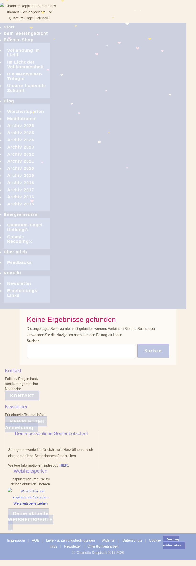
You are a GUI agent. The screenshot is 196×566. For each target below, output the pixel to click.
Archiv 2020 (20, 168)
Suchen (33, 341)
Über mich (15, 252)
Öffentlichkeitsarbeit (102, 546)
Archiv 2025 (20, 132)
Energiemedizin (21, 214)
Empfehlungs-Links (23, 293)
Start (9, 27)
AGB (35, 540)
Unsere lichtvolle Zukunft (26, 88)
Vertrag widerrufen (172, 542)
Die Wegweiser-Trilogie (25, 76)
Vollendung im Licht (23, 53)
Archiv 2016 (20, 196)
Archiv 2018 (20, 182)
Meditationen (22, 118)
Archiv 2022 (20, 154)
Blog (9, 101)
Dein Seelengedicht (26, 33)
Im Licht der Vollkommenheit (25, 64)
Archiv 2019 (20, 175)
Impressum (16, 540)
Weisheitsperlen (25, 111)
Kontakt (13, 273)
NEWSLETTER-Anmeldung (26, 424)
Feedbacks (19, 262)
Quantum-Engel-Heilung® (25, 227)
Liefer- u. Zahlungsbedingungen (70, 540)
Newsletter (19, 283)
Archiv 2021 (20, 161)
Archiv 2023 (20, 147)
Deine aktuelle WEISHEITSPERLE (30, 516)
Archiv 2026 (20, 125)
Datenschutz (132, 540)
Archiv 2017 (20, 189)
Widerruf (108, 540)
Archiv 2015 (20, 204)
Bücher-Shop (18, 39)
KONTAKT (22, 395)
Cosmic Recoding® (19, 239)
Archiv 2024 (20, 140)
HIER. (64, 465)
